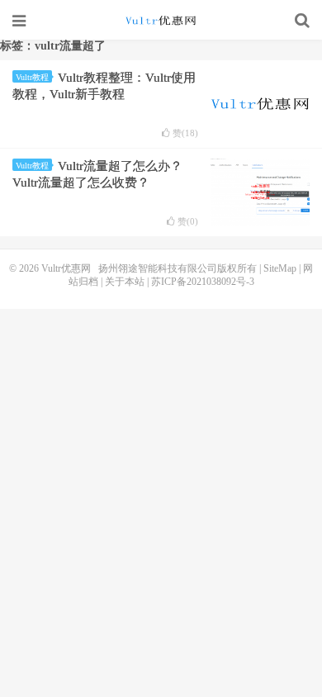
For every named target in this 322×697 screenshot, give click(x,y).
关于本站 (124, 281)
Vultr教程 (32, 77)
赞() (185, 133)
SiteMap (279, 268)
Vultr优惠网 (161, 20)
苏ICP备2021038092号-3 (202, 281)
